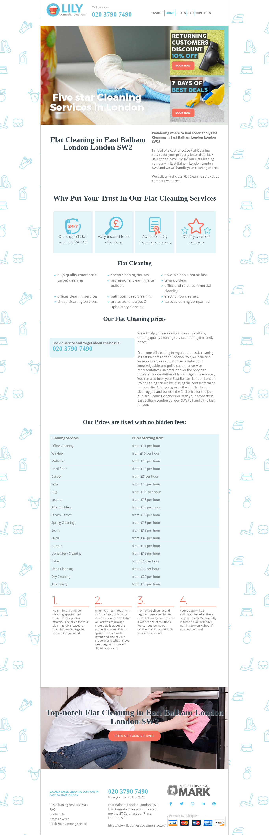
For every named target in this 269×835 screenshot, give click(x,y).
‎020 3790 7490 (73, 348)
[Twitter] (182, 804)
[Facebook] (171, 804)
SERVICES (156, 13)
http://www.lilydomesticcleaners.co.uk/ (137, 825)
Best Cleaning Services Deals (69, 805)
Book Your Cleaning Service (68, 824)
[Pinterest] (214, 804)
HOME (170, 13)
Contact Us (57, 814)
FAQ (53, 809)
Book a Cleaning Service (134, 736)
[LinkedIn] (203, 804)
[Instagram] (192, 804)
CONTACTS (203, 13)
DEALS (181, 13)
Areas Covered (59, 819)
